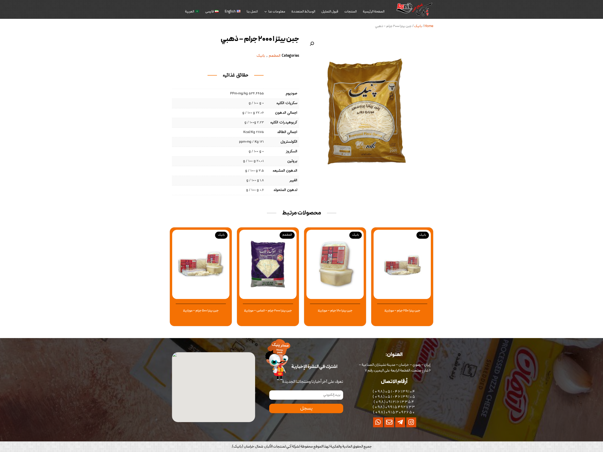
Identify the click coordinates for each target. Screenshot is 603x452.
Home (428, 26)
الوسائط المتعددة (303, 11)
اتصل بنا (252, 11)
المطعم (274, 56)
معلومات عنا (276, 11)
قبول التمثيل (329, 11)
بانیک (418, 26)
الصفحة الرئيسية (373, 11)
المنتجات (350, 11)
